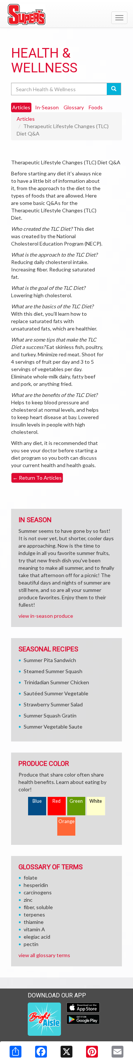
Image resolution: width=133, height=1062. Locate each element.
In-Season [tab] (47, 107)
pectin (31, 944)
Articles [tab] (21, 107)
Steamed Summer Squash (53, 671)
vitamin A (34, 929)
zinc (28, 900)
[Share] (15, 1051)
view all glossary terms (44, 955)
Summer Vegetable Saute (53, 726)
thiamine (34, 922)
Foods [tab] (96, 107)
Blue (37, 801)
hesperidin (36, 885)
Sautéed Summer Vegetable (56, 693)
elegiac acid (37, 936)
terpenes (34, 914)
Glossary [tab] (74, 107)
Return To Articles (37, 478)
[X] (66, 1051)
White (95, 801)
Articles (26, 119)
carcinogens (38, 892)
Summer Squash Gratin (50, 715)
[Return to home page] (66, 14)
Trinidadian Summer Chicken (56, 682)
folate (30, 877)
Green (76, 801)
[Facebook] (41, 1051)
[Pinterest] (92, 1051)
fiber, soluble (38, 907)
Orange (66, 821)
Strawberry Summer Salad (53, 704)
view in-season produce (45, 616)
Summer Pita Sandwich (50, 660)
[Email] (117, 1051)
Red (56, 801)
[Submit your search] (114, 89)
